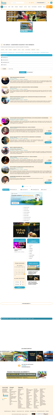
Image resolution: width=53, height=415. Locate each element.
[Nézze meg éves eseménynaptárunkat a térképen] (51, 6)
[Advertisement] (26, 110)
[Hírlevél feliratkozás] (29, 2)
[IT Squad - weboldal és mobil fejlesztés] (46, 414)
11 (30, 186)
